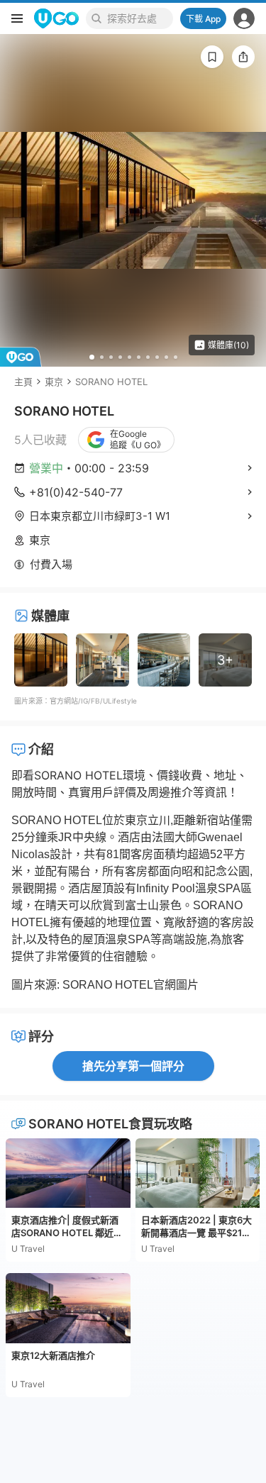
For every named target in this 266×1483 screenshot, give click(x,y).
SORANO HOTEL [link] (111, 381)
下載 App (203, 18)
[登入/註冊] (244, 18)
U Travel (28, 1248)
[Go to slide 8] (157, 357)
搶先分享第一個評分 (133, 1066)
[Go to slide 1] (91, 357)
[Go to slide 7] (148, 357)
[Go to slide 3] (111, 357)
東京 (54, 381)
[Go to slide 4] (120, 357)
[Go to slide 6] (138, 357)
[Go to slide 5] (129, 357)
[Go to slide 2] (102, 357)
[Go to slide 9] (166, 357)
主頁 (23, 381)
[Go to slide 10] (175, 357)
